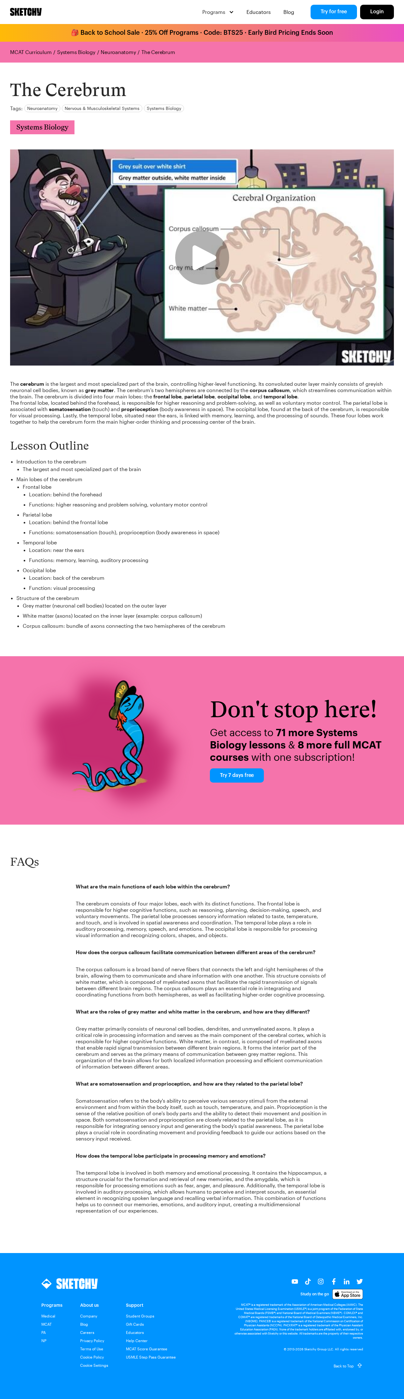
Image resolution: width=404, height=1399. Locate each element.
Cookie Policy (92, 1357)
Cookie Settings (94, 1365)
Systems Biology (76, 52)
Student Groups (140, 1316)
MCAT (46, 1324)
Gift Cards (135, 1324)
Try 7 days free (237, 775)
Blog (288, 12)
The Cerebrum (158, 52)
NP (43, 1340)
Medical (48, 1316)
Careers (87, 1332)
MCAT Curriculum (30, 52)
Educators (259, 12)
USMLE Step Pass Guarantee (151, 1357)
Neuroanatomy (118, 52)
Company (88, 1316)
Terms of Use (91, 1349)
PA (43, 1332)
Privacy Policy (92, 1340)
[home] (26, 12)
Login (377, 11)
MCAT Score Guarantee (146, 1349)
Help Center (137, 1340)
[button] (218, 12)
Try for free (334, 11)
